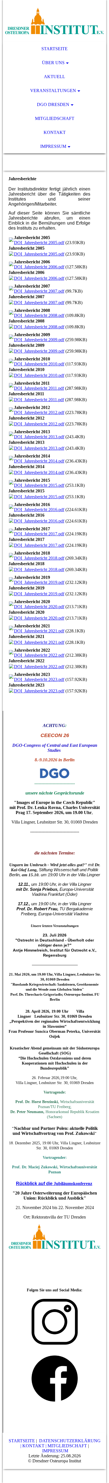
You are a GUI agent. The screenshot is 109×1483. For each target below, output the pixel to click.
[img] (54, 21)
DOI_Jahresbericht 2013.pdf (39, 436)
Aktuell (54, 76)
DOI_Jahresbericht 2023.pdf (39, 679)
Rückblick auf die (35, 1183)
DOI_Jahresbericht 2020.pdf (39, 606)
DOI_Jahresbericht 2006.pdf (39, 266)
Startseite (54, 48)
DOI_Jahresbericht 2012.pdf (39, 412)
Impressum (53, 146)
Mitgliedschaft (54, 118)
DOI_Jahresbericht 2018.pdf (39, 558)
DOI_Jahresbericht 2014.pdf (39, 461)
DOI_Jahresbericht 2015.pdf (39, 485)
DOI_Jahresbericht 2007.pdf (39, 291)
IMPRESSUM (55, 1450)
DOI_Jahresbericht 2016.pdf (39, 509)
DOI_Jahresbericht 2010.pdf (39, 364)
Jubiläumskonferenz (73, 1183)
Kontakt (55, 132)
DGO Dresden (53, 104)
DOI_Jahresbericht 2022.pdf (39, 655)
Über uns (53, 62)
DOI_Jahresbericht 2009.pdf (39, 339)
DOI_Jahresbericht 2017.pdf (39, 533)
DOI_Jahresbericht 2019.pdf (39, 582)
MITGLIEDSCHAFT (67, 1445)
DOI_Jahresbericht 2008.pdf (39, 315)
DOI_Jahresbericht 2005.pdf (39, 242)
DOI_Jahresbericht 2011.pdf (39, 388)
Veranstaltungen (53, 90)
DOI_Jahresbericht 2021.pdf (39, 631)
